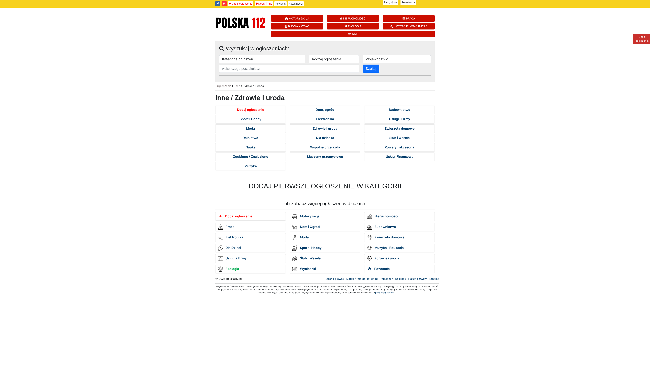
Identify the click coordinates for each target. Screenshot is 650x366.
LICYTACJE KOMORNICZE (410, 26)
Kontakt (434, 278)
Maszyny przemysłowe (325, 157)
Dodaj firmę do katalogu (362, 278)
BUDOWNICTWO (298, 26)
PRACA (410, 18)
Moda (250, 128)
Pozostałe (381, 269)
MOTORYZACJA (298, 18)
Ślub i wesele (399, 138)
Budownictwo (399, 110)
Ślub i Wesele (310, 258)
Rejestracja (408, 2)
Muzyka (250, 166)
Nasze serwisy (417, 278)
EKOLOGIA (354, 26)
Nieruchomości (386, 216)
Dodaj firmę (265, 3)
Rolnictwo (250, 138)
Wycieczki (307, 269)
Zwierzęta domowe (400, 128)
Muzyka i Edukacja (389, 248)
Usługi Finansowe (399, 157)
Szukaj (371, 69)
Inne (237, 86)
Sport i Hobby (250, 119)
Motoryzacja (309, 216)
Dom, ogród (325, 110)
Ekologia (232, 269)
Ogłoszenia (224, 86)
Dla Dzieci (233, 248)
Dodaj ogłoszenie (241, 3)
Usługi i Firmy (399, 119)
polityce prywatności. (385, 292)
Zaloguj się (390, 2)
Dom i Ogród (309, 227)
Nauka (251, 147)
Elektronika (325, 119)
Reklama (280, 3)
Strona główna (335, 278)
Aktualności (296, 3)
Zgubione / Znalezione (250, 157)
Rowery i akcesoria (399, 147)
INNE (354, 34)
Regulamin (386, 278)
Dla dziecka (325, 138)
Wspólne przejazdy (325, 147)
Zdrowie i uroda (325, 128)
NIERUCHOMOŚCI (354, 18)
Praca (229, 227)
